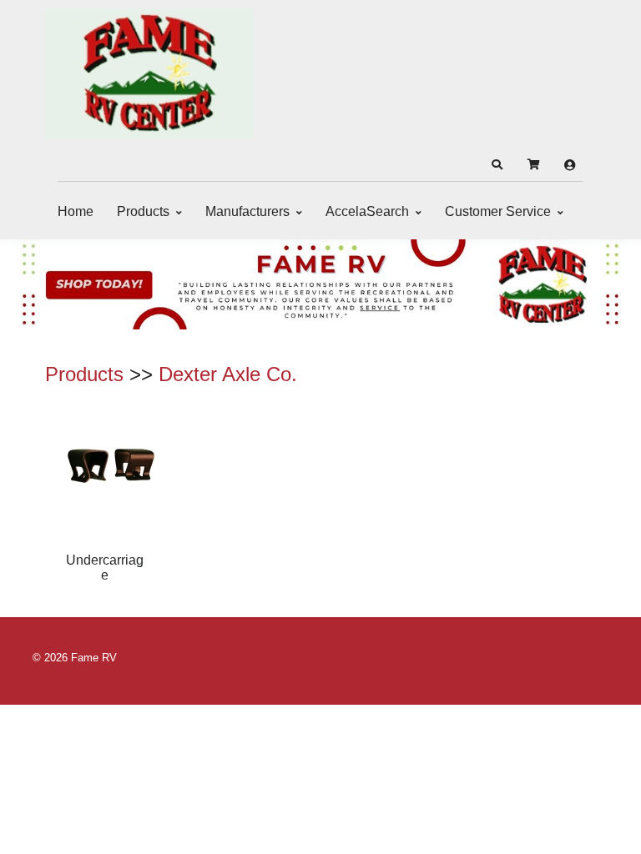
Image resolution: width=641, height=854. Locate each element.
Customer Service (498, 211)
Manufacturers (247, 211)
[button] (496, 165)
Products (143, 211)
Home (75, 211)
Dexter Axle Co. (228, 374)
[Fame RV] (149, 73)
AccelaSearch (367, 211)
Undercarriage (105, 567)
